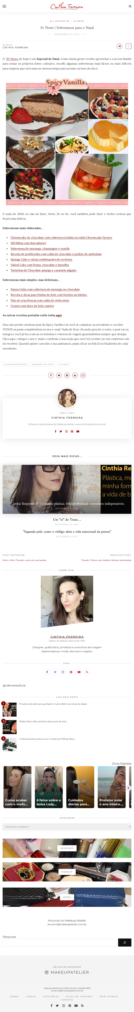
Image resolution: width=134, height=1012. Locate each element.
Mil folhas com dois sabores (28, 243)
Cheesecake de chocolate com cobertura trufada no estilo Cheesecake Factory (61, 237)
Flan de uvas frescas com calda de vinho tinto (40, 300)
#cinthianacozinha (16, 364)
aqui (58, 315)
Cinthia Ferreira (15, 47)
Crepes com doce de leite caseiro (32, 305)
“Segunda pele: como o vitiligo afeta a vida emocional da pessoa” (67, 532)
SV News (78, 21)
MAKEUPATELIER (70, 972)
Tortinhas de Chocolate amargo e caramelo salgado (44, 270)
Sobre (14, 996)
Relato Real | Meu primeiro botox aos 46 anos (43, 721)
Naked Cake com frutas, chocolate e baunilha (40, 265)
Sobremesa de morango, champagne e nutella (40, 248)
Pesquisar (9, 937)
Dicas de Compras (79, 996)
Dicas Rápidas (121, 763)
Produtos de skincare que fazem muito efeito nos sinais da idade (53, 704)
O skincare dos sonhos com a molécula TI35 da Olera (47, 739)
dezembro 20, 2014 (67, 34)
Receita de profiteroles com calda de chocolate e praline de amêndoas (56, 254)
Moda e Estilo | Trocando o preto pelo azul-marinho (24, 560)
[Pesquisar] (124, 943)
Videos (31, 996)
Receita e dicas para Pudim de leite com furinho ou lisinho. (49, 294)
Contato (67, 1000)
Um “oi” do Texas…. (67, 520)
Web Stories (109, 996)
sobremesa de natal (43, 364)
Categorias (50, 996)
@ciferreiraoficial (14, 685)
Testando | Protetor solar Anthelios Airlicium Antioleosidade (106, 560)
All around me (60, 21)
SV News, (12, 59)
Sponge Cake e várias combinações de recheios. (42, 259)
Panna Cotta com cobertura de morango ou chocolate (45, 289)
